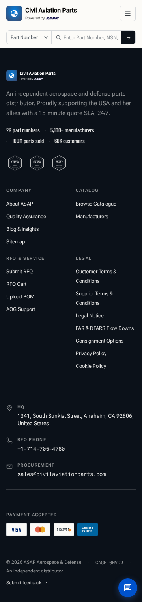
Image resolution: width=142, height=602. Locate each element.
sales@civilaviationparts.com (61, 474)
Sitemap (15, 242)
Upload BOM (20, 297)
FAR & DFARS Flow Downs (105, 328)
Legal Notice (90, 316)
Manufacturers (92, 216)
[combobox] (86, 37)
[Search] (128, 37)
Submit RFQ (19, 271)
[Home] (31, 75)
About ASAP (19, 204)
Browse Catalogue (96, 204)
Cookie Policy (91, 366)
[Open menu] (128, 13)
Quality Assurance (26, 216)
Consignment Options (99, 341)
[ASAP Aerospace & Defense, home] (41, 13)
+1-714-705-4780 (41, 448)
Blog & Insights (22, 229)
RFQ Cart (16, 284)
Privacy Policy (91, 353)
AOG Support (20, 309)
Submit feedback (23, 582)
